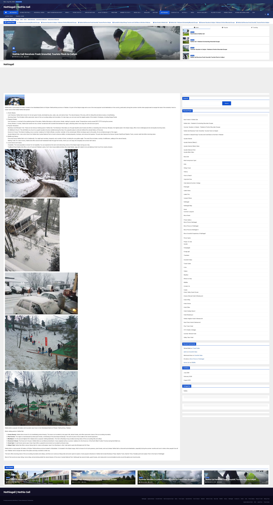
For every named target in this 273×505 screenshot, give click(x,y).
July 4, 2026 (143, 482)
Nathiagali (13, 12)
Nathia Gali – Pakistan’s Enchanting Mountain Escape (40, 54)
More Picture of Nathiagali (191, 226)
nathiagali (17, 19)
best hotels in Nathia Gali (41, 19)
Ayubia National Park (242, 12)
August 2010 (187, 380)
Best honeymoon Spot (55, 12)
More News (187, 215)
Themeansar (30, 500)
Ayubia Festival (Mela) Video (191, 146)
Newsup (24, 500)
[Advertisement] (136, 78)
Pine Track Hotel (188, 326)
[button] (265, 14)
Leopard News (188, 198)
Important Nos (90, 12)
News (67, 12)
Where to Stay (125, 12)
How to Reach (103, 12)
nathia (21, 19)
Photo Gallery (202, 12)
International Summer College (192, 183)
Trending (255, 27)
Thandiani (186, 255)
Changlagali (187, 247)
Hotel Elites (187, 307)
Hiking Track (228, 12)
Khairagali (186, 187)
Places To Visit (216, 12)
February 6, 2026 (211, 482)
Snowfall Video (39, 12)
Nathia (14, 51)
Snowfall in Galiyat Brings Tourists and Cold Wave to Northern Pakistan (203, 134)
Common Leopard (189, 211)
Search (185, 98)
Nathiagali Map (188, 205)
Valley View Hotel (188, 337)
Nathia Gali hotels (31, 19)
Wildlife (147, 12)
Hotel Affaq (187, 299)
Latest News (187, 190)
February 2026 (188, 376)
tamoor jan (187, 362)
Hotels (184, 12)
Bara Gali (137, 12)
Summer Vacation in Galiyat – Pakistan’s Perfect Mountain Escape (208, 49)
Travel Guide (20, 16)
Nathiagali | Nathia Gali (17, 6)
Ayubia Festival (25, 12)
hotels (25, 19)
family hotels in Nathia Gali (53, 19)
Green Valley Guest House (191, 292)
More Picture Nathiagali (190, 222)
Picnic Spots (77, 12)
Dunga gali (187, 251)
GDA (253, 12)
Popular (225, 27)
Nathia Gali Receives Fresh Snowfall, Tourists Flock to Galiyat (207, 57)
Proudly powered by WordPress (11, 500)
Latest (197, 27)
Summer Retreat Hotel (190, 333)
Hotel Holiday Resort (189, 311)
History (155, 12)
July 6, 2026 (17, 56)
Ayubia (185, 244)
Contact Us (175, 12)
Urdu (192, 12)
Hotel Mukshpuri (188, 315)
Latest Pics (9, 16)
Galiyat (12, 19)
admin (24, 56)
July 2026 (186, 372)
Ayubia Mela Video (189, 152)
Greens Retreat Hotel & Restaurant (193, 296)
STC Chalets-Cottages (190, 330)
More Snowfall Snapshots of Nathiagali (194, 233)
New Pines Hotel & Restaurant (192, 322)
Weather (114, 12)
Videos (185, 271)
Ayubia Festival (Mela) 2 (190, 142)
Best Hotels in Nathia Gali (197, 33)
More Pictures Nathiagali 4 (191, 229)
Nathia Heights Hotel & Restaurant (193, 318)
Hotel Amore (187, 303)
